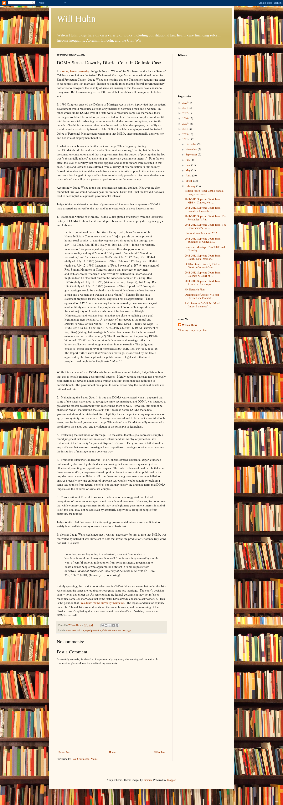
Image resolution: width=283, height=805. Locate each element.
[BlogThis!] (106, 625)
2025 (185, 102)
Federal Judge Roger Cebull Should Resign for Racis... (204, 192)
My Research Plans (195, 289)
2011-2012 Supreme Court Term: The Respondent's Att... (205, 217)
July (188, 160)
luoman (148, 780)
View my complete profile (192, 330)
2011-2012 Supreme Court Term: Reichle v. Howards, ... (203, 209)
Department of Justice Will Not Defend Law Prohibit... (202, 296)
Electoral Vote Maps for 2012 (201, 233)
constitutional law (75, 630)
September (192, 154)
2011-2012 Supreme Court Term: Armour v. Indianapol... (203, 282)
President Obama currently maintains (102, 603)
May (188, 170)
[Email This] (102, 625)
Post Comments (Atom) (85, 759)
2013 (185, 134)
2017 (185, 113)
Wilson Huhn (190, 325)
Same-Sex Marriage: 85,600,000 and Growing (205, 248)
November (192, 149)
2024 (185, 108)
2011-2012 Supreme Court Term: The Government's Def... (205, 226)
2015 (185, 123)
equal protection (93, 630)
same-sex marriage (121, 630)
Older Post (160, 752)
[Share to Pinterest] (117, 625)
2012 (185, 139)
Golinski (106, 630)
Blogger (171, 780)
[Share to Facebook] (113, 625)
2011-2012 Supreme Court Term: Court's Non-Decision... (203, 257)
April (189, 175)
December (191, 144)
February (191, 186)
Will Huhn (76, 18)
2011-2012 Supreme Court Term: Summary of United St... (203, 240)
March (189, 181)
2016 (185, 118)
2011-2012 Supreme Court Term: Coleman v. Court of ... (203, 274)
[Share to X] (110, 625)
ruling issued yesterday (75, 71)
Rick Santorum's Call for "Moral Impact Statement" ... (202, 304)
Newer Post (64, 752)
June (188, 165)
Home (112, 752)
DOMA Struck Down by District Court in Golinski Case (202, 265)
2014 (185, 129)
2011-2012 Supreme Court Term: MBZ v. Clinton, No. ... (203, 200)
